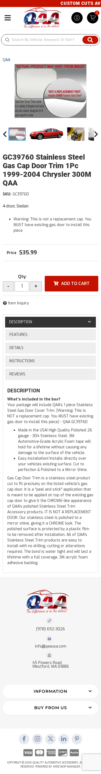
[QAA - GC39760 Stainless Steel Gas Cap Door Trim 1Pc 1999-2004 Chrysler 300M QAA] (50, 91)
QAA (6, 59)
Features (18, 334)
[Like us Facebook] (24, 739)
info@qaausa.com (50, 646)
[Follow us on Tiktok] (64, 739)
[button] (50, 39)
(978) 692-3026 (50, 629)
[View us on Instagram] (37, 739)
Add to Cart (75, 283)
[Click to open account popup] (77, 17)
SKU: (7, 194)
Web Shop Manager (66, 766)
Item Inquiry (18, 303)
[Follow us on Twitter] (50, 739)
